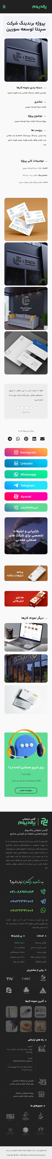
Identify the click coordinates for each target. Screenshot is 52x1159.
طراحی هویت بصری (25, 140)
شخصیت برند (17, 135)
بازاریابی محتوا (40, 93)
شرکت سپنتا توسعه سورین (35, 107)
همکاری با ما (20, 947)
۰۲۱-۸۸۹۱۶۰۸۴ (22, 892)
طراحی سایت (41, 952)
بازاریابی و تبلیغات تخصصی (23, 1080)
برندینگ (34, 135)
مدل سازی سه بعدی (38, 947)
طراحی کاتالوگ (41, 961)
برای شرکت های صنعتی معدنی (21, 1084)
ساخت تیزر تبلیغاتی (17, 957)
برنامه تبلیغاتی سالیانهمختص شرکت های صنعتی (23, 1095)
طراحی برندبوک (40, 942)
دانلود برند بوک (19, 961)
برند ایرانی (42, 135)
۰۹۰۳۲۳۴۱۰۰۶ (21, 901)
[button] (42, 439)
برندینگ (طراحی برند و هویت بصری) (20, 93)
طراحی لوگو (38, 140)
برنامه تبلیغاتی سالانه (38, 957)
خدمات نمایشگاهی (17, 952)
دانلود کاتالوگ (19, 942)
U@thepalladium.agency (22, 1061)
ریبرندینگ (26, 135)
